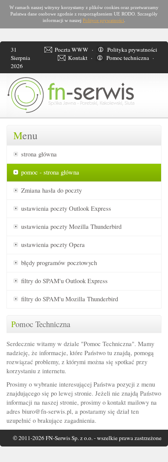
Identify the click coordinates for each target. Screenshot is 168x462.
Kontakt (77, 58)
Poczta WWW (71, 49)
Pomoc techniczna (127, 58)
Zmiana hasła (51, 190)
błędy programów (59, 263)
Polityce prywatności (103, 20)
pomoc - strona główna (50, 172)
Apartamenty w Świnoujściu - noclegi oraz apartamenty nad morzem (24, 460)
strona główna (39, 154)
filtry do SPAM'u (64, 281)
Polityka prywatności (132, 49)
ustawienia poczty (66, 208)
